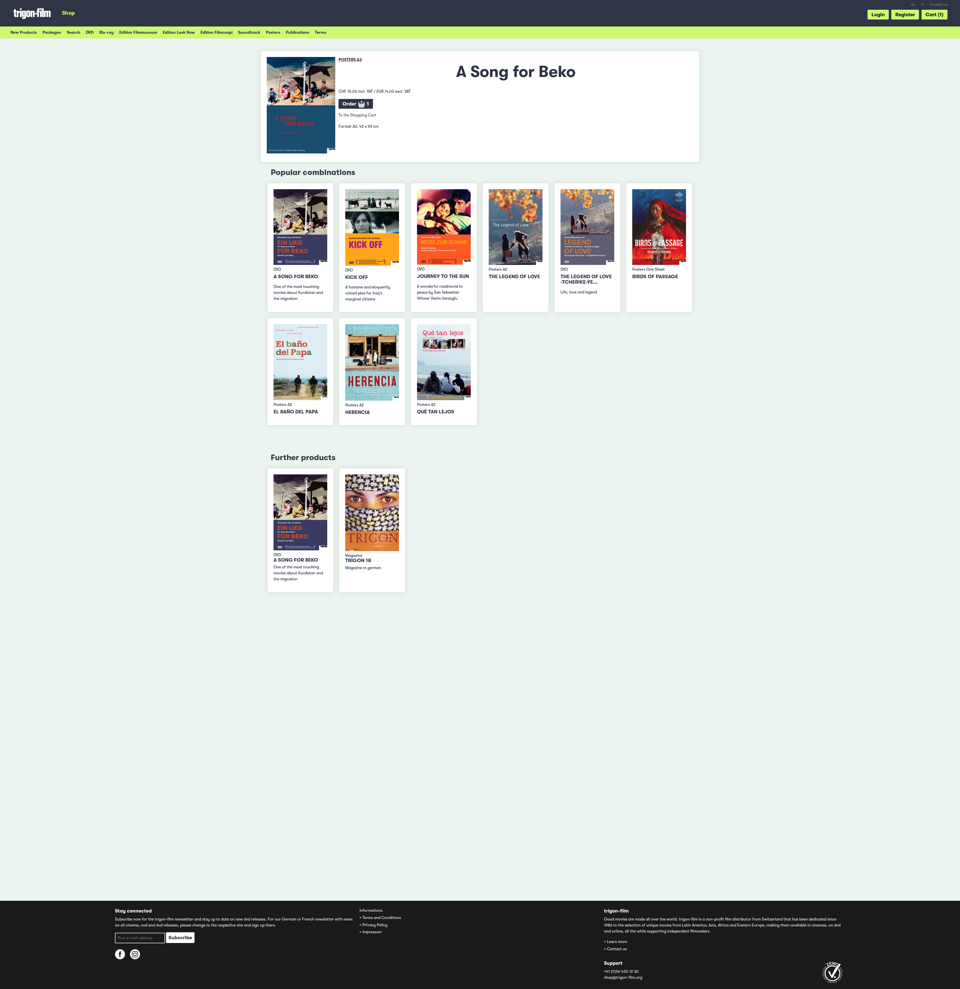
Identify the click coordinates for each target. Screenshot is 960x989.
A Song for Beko (296, 276)
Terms (320, 32)
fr (922, 4)
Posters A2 (350, 59)
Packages (51, 32)
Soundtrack (249, 32)
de (913, 4)
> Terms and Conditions (380, 918)
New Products (23, 32)
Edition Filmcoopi (216, 32)
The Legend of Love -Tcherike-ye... (586, 279)
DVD (90, 32)
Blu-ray (106, 32)
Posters (273, 32)
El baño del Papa (296, 412)
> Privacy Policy (374, 925)
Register (905, 14)
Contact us (939, 4)
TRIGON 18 (358, 560)
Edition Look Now (179, 32)
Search (73, 32)
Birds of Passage (655, 276)
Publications (297, 32)
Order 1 (355, 104)
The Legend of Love (514, 276)
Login (878, 14)
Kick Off (356, 277)
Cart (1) (935, 14)
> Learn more (615, 942)
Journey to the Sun (443, 276)
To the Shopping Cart (357, 115)
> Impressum (371, 932)
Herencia (357, 412)
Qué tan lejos (435, 412)
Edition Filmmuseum (138, 32)
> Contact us (615, 949)
